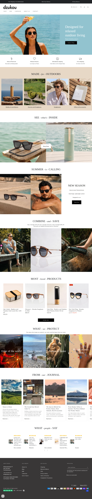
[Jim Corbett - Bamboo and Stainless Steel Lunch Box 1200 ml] (13, 295)
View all (46, 320)
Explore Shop (71, 42)
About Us (24, 467)
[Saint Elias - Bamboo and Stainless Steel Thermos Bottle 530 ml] (57, 295)
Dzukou (8, 488)
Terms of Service (45, 475)
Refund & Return (45, 469)
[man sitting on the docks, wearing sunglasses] (15, 250)
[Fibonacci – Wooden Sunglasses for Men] (35, 295)
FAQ (42, 471)
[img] (18, 435)
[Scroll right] (90, 400)
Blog (23, 469)
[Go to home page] (9, 7)
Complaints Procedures (46, 477)
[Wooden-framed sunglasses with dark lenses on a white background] (46, 250)
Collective (24, 473)
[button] (81, 7)
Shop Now (46, 146)
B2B (23, 471)
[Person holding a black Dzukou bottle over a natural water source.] (76, 250)
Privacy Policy (44, 473)
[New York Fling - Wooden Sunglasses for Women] (79, 295)
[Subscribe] (88, 467)
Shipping (43, 467)
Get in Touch (25, 475)
